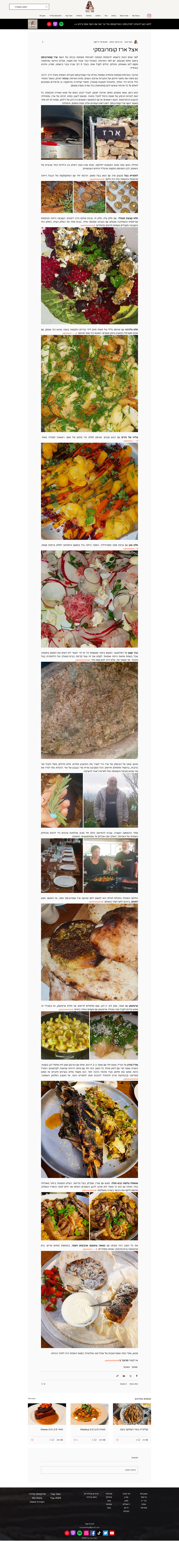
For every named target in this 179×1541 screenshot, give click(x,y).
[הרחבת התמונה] (110, 132)
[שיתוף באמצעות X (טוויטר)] (130, 1376)
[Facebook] (92, 1533)
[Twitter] (105, 1533)
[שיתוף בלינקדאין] (124, 1376)
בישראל (126, 1367)
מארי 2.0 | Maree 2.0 (52, 1429)
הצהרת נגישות (37, 1501)
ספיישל (134, 1367)
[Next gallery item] (44, 132)
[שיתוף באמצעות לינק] (117, 1376)
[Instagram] (149, 16)
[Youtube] (112, 1533)
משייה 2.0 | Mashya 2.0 (92, 1429)
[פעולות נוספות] (42, 41)
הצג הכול (31, 1398)
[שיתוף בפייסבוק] (136, 1376)
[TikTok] (99, 1533)
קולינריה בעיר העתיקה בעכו (134, 1429)
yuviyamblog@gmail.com (90, 1527)
